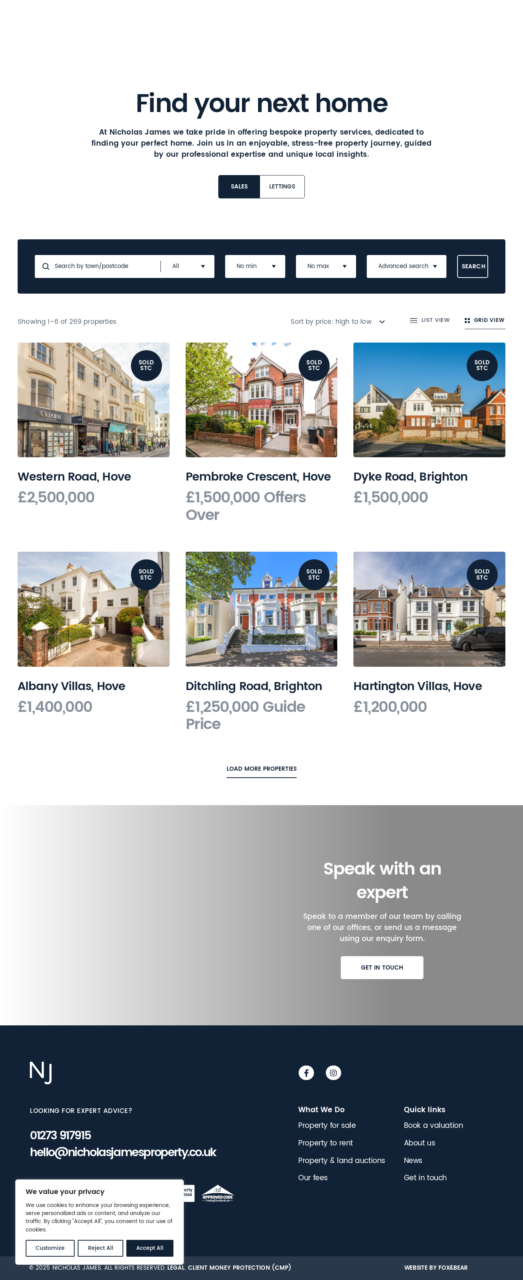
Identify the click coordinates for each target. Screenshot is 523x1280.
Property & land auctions (341, 1161)
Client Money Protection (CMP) (240, 1267)
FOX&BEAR (453, 1267)
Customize (50, 1248)
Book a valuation (433, 1125)
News (413, 1161)
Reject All (100, 1248)
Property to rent (325, 1143)
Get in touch (382, 967)
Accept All (149, 1248)
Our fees (313, 1178)
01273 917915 (60, 1136)
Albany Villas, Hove (71, 686)
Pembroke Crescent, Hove (258, 477)
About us (419, 1143)
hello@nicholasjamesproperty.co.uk (123, 1153)
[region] (99, 1222)
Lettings (282, 186)
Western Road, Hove (74, 477)
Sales (239, 186)
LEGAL (176, 1267)
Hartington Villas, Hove (417, 686)
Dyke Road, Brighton (410, 477)
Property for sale (327, 1125)
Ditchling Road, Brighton (254, 686)
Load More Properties (262, 768)
